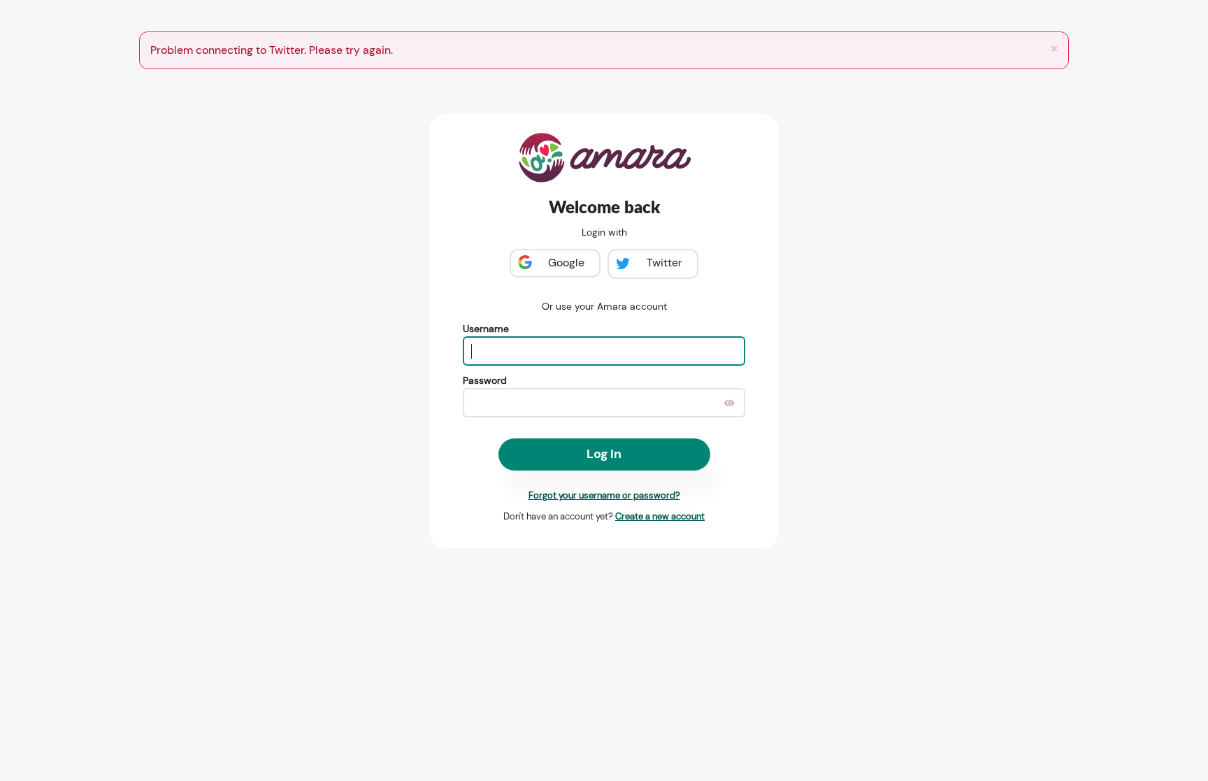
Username (486, 328)
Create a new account (660, 516)
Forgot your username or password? (604, 495)
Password (485, 380)
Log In (604, 453)
